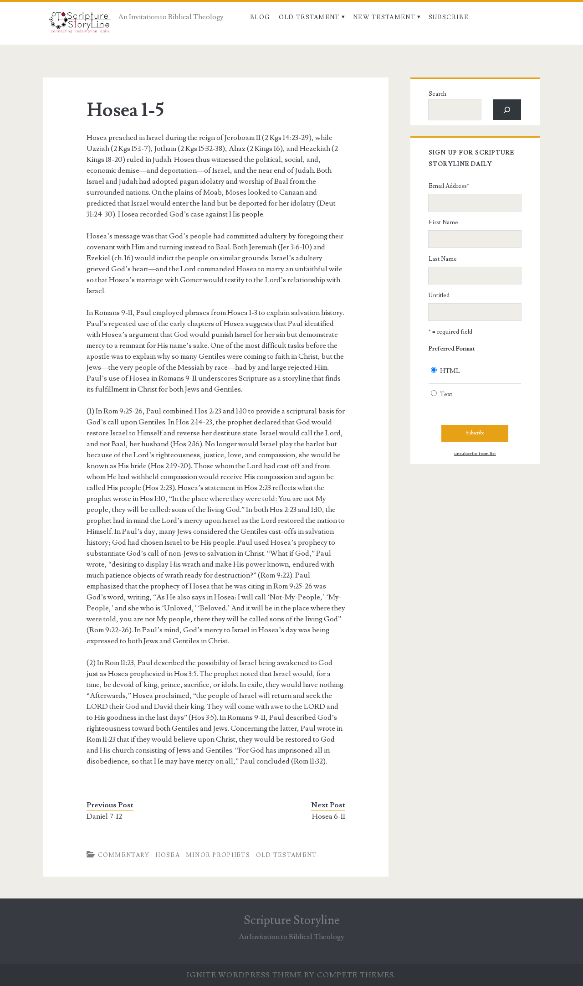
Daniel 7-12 (104, 816)
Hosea (167, 855)
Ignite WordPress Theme (244, 975)
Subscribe (449, 17)
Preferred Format (452, 348)
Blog (260, 17)
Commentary (124, 855)
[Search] (507, 109)
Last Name (443, 259)
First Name (443, 222)
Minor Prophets (218, 855)
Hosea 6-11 (328, 816)
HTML (450, 371)
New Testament (384, 17)
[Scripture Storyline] (79, 25)
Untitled (439, 295)
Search (437, 94)
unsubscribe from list (475, 453)
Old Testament (309, 17)
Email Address (449, 186)
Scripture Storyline (292, 920)
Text (446, 394)
